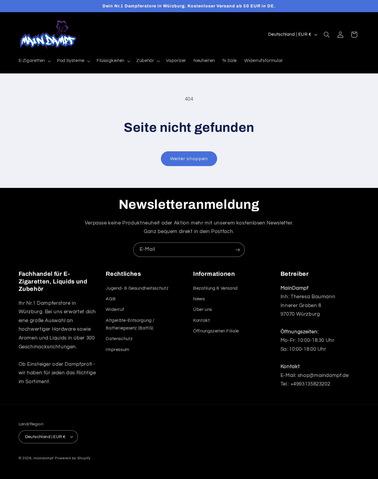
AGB (110, 299)
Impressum (117, 349)
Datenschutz (119, 339)
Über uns (202, 309)
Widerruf (115, 309)
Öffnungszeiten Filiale (216, 331)
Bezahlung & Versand (215, 288)
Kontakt (201, 320)
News (199, 299)
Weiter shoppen (189, 158)
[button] (34, 61)
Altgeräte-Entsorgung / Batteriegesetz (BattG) (130, 324)
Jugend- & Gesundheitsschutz (137, 288)
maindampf (44, 458)
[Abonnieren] (238, 249)
